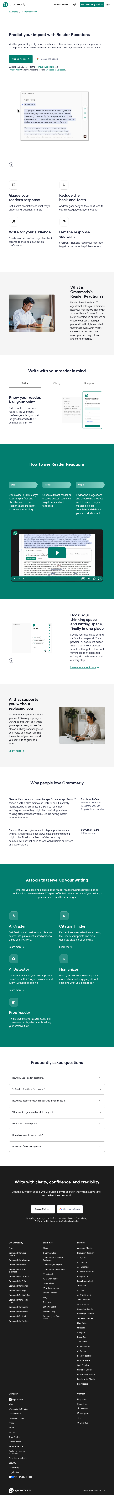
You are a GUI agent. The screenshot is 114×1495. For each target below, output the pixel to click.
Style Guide (82, 1323)
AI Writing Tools (84, 1295)
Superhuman (17, 1399)
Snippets (81, 1328)
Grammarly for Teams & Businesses (53, 1258)
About (11, 1404)
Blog (45, 1297)
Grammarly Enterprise (52, 1265)
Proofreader (82, 1384)
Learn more (15, 750)
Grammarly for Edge (18, 1290)
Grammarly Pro (49, 1253)
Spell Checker (83, 1365)
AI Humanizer (83, 1267)
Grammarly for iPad (17, 1316)
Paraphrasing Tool (85, 1281)
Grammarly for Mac (17, 1265)
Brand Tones (82, 1337)
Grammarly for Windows (19, 1260)
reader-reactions (29, 11)
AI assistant (48, 1274)
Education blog (49, 1307)
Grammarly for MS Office (19, 1295)
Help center (82, 1399)
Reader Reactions (84, 1356)
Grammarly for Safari (18, 1281)
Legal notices (14, 1472)
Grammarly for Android (19, 1321)
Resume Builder (84, 1360)
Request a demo (61, 4)
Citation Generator (85, 1272)
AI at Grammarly (50, 1279)
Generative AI (49, 1283)
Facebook (84, 1409)
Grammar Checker (85, 1248)
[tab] (25, 384)
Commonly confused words (52, 1317)
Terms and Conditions (45, 67)
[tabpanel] (57, 409)
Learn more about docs (83, 667)
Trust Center (14, 1437)
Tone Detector (83, 1300)
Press (11, 1423)
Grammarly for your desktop (17, 1254)
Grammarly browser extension (17, 1270)
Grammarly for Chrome (19, 1276)
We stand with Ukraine (18, 1409)
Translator (81, 1285)
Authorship (82, 1342)
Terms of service (16, 1446)
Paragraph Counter (85, 1314)
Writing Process (50, 1293)
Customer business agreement (17, 1452)
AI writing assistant (51, 1288)
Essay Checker (83, 1276)
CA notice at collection (18, 1458)
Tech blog (47, 1302)
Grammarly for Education (54, 1269)
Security (12, 1463)
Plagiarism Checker (85, 1253)
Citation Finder (83, 1346)
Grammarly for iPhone (18, 1312)
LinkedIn (84, 1423)
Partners (12, 1432)
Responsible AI (15, 1414)
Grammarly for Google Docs (18, 1301)
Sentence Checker (85, 1370)
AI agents (81, 1257)
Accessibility (14, 1467)
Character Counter (85, 1309)
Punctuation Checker (86, 1374)
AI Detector (82, 1262)
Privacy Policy (15, 70)
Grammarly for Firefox (18, 1286)
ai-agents (13, 11)
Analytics (81, 1332)
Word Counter (83, 1304)
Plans (45, 1248)
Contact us (81, 1404)
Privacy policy (15, 1442)
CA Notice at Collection (55, 70)
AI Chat (80, 1290)
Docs (11, 1248)
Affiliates (12, 1428)
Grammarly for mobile (18, 1307)
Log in (74, 4)
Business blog (49, 1311)
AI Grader (81, 1351)
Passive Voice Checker (86, 1379)
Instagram (84, 1413)
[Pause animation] (11, 164)
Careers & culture (16, 1418)
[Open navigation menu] (108, 4)
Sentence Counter (85, 1318)
